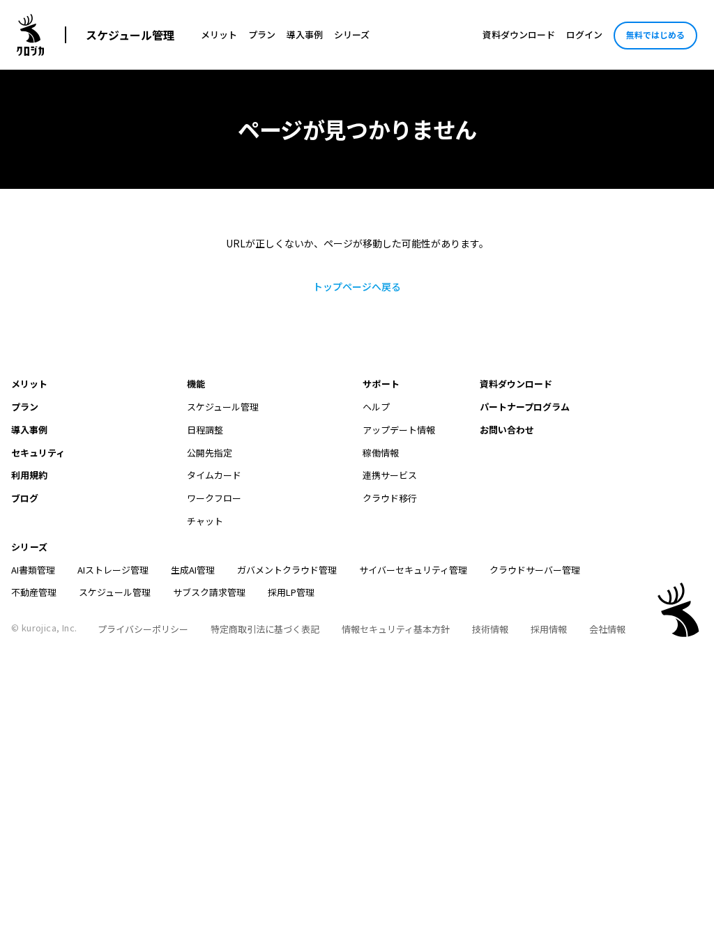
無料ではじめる (655, 34)
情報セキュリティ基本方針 (396, 629)
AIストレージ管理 (113, 569)
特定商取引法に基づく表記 (265, 629)
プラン (261, 34)
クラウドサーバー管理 (534, 569)
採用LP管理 (291, 592)
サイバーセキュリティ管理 (413, 569)
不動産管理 (33, 592)
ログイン (584, 34)
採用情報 (549, 629)
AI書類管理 (33, 569)
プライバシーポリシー (143, 629)
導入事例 (305, 34)
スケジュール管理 (130, 34)
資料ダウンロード (519, 34)
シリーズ (352, 34)
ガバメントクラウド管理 (287, 569)
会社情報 (607, 629)
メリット (219, 34)
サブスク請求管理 (209, 592)
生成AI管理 (193, 569)
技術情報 (490, 629)
